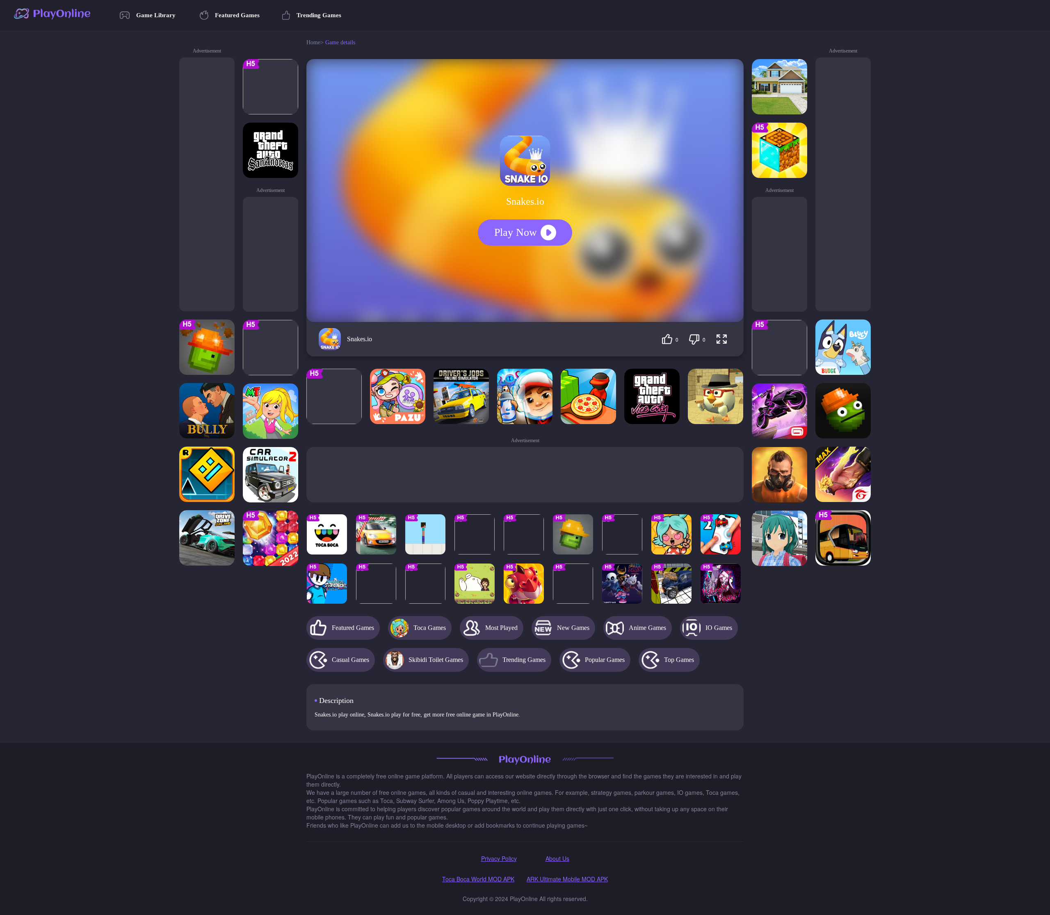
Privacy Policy (499, 858)
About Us (557, 858)
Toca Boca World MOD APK (478, 879)
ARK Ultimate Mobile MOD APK (567, 879)
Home (313, 42)
